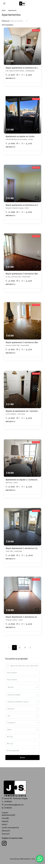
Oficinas (4, 831)
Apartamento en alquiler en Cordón (20, 136)
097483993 (8, 802)
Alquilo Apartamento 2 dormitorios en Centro (24, 617)
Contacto (5, 813)
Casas (4, 818)
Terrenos (5, 834)
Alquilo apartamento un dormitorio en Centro (24, 205)
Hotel (3, 824)
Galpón (4, 821)
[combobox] (19, 20)
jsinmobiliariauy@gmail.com (14, 805)
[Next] (30, 647)
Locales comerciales (9, 828)
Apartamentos (7, 815)
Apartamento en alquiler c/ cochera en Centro (24, 480)
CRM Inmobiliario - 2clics (27, 859)
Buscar (22, 757)
